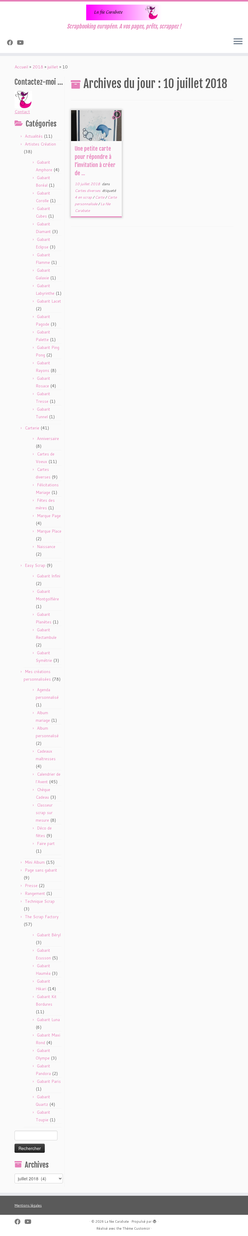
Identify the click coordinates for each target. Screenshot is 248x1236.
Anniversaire (48, 438)
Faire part (46, 843)
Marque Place (49, 531)
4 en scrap (84, 197)
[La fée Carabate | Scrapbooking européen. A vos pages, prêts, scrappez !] (124, 12)
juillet (52, 67)
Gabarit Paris (49, 1081)
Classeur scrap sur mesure (44, 812)
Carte (100, 197)
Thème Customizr (136, 1228)
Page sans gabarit (41, 870)
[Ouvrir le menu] (238, 42)
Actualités (34, 136)
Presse (31, 885)
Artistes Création (40, 144)
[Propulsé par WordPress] (154, 1220)
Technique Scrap (40, 901)
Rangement (35, 893)
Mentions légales (28, 1205)
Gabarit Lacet (49, 301)
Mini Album (35, 862)
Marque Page (49, 515)
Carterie (32, 428)
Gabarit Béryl (49, 935)
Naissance (46, 546)
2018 (37, 67)
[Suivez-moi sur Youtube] (22, 42)
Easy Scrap (35, 565)
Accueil (21, 67)
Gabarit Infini (48, 576)
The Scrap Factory (42, 916)
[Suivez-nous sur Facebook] (12, 42)
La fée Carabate (117, 1221)
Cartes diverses (88, 190)
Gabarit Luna (48, 1019)
